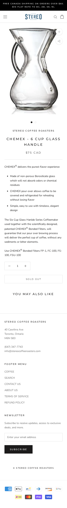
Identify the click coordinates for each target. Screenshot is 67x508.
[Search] (55, 16)
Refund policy (14, 402)
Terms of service (16, 396)
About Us (11, 390)
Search (9, 378)
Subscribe (18, 449)
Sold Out (33, 279)
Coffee (9, 371)
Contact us (12, 384)
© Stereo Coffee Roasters (33, 468)
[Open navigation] (5, 16)
